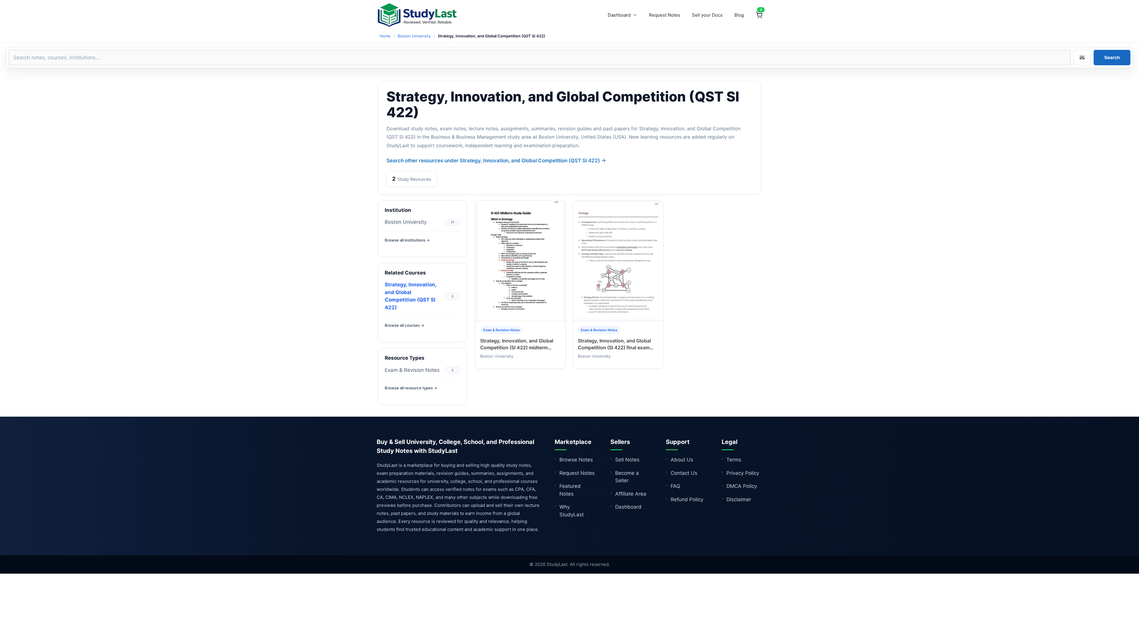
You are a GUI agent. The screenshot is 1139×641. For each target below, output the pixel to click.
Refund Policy (687, 499)
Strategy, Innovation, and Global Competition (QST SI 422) (410, 296)
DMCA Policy (741, 486)
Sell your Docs (707, 15)
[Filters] (1082, 57)
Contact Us (684, 473)
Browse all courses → (404, 325)
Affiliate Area (630, 494)
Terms (733, 460)
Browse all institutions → (407, 240)
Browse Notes (576, 460)
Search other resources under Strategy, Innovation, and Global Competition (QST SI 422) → (496, 161)
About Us (682, 460)
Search (1112, 57)
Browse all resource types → (411, 387)
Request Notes (664, 15)
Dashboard (619, 15)
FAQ (675, 486)
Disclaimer (738, 499)
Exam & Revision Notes (412, 370)
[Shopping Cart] (759, 15)
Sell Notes (627, 460)
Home (385, 36)
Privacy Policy (742, 473)
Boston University (414, 36)
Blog (739, 15)
